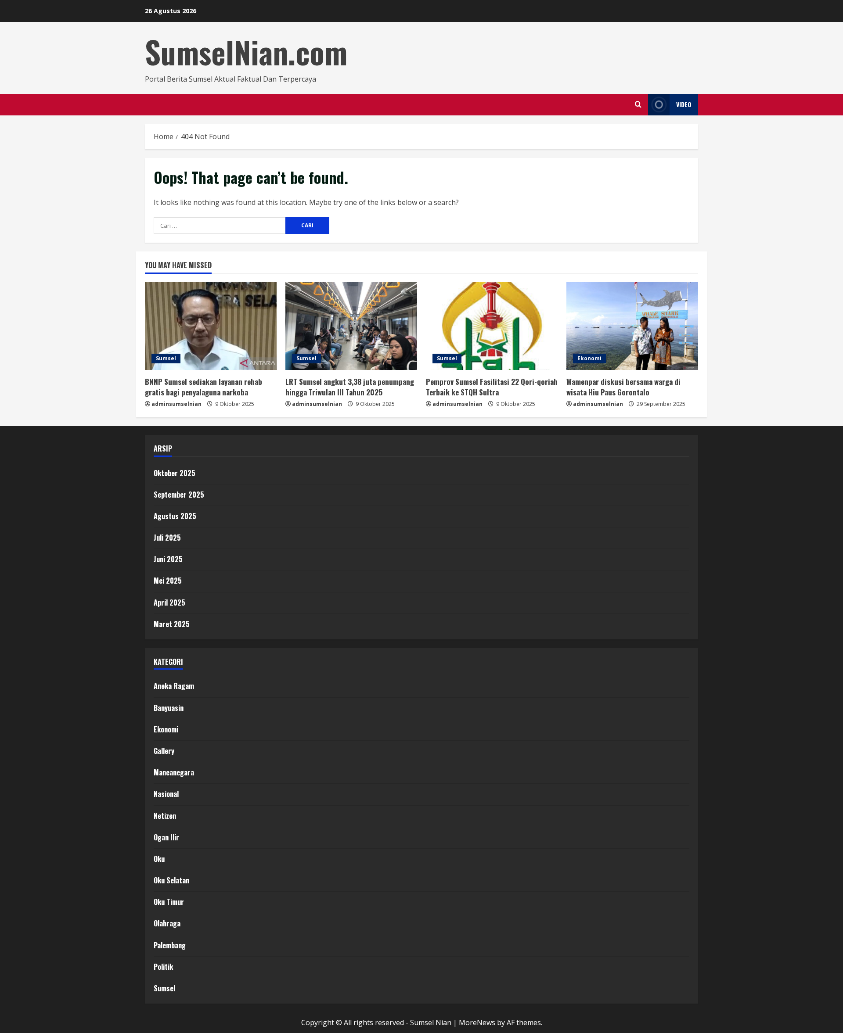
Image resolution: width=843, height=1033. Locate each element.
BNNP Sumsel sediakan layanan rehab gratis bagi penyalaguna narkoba (203, 387)
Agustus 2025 (175, 516)
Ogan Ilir (166, 837)
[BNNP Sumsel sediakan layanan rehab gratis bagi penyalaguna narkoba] (211, 326)
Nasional (166, 794)
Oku (159, 859)
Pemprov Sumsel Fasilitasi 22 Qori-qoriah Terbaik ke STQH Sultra (492, 387)
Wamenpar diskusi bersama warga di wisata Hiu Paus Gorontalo (623, 387)
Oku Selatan (171, 880)
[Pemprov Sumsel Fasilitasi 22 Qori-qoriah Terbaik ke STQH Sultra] (492, 326)
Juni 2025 (168, 559)
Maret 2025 (172, 624)
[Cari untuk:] (219, 225)
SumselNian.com (246, 51)
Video (684, 104)
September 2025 (179, 494)
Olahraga (167, 923)
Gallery (164, 751)
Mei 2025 (168, 580)
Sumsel (166, 358)
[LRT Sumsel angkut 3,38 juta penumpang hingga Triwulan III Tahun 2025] (351, 326)
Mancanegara (174, 772)
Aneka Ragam (174, 686)
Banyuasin (169, 708)
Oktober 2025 (174, 473)
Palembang (170, 945)
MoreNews (477, 1022)
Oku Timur (169, 902)
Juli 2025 (167, 537)
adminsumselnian (176, 404)
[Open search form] (638, 104)
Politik (163, 966)
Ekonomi (589, 358)
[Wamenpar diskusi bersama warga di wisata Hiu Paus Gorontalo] (632, 326)
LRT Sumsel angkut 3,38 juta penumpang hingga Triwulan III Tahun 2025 (349, 387)
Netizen (165, 816)
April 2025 (169, 602)
